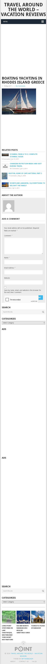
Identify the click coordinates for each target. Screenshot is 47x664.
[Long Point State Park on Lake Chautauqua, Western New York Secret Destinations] (9, 617)
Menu (5, 22)
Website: (7, 278)
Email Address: (9, 268)
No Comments (20, 86)
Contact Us (24, 661)
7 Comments (13, 176)
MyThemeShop (27, 659)
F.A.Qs (34, 661)
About (13, 661)
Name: (7, 258)
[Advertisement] (23, 51)
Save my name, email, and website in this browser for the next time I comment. (22, 291)
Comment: (8, 235)
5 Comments (6, 159)
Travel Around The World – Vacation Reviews (23, 9)
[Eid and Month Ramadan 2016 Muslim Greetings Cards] (23, 617)
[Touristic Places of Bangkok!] (38, 617)
